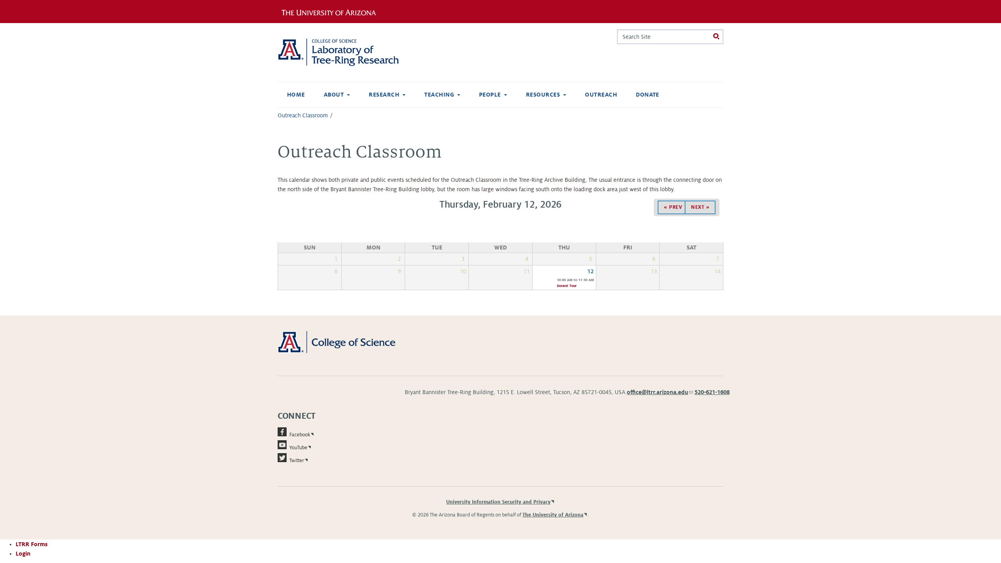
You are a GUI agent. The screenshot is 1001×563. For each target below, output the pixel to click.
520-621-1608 (712, 392)
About (334, 94)
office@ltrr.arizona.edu (660, 392)
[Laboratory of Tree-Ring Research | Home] (348, 52)
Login (23, 553)
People (490, 94)
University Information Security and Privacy (498, 502)
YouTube (298, 447)
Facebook (299, 434)
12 (590, 271)
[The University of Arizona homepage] (332, 11)
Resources (543, 94)
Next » (700, 207)
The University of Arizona (552, 515)
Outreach (601, 94)
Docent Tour (567, 286)
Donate (647, 94)
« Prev (673, 207)
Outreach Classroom (303, 115)
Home (296, 94)
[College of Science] (348, 342)
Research (384, 94)
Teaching (439, 94)
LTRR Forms (32, 544)
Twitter (296, 460)
